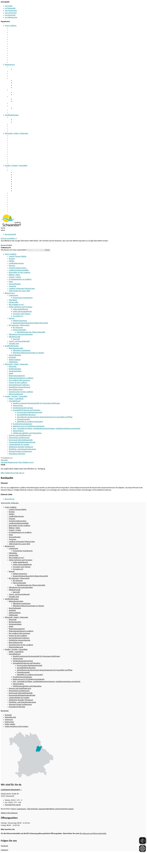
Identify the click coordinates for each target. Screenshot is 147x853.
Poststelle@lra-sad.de (13, 805)
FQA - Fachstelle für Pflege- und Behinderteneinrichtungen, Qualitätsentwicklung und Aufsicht (46, 186)
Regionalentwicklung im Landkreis (21, 147)
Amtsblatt (12, 127)
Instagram (4, 850)
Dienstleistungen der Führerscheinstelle (31, 332)
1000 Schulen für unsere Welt (19, 62)
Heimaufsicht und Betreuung (19, 195)
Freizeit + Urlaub (15, 49)
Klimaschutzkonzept (16, 163)
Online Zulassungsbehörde (22, 83)
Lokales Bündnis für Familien (19, 202)
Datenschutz (9, 722)
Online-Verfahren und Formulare (20, 78)
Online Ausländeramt (20, 81)
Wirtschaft (12, 136)
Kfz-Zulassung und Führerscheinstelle (93, 834)
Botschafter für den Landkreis (19, 44)
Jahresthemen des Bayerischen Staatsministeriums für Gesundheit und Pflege (44, 417)
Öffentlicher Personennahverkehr (21, 104)
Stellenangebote (15, 129)
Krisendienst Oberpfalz (17, 211)
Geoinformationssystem (17, 39)
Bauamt (11, 90)
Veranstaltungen (15, 55)
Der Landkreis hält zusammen (19, 150)
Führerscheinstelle (19, 101)
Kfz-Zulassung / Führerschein (19, 97)
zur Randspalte (10, 8)
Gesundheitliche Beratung (26, 415)
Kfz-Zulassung (18, 99)
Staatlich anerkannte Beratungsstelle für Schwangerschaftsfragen (36, 172)
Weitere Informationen (9, 813)
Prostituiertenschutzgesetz (22, 182)
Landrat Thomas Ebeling (17, 28)
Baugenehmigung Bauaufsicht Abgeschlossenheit (30, 94)
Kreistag (12, 30)
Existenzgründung (15, 140)
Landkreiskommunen (16, 35)
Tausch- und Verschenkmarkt (19, 111)
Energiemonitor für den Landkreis (21, 161)
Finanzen (12, 37)
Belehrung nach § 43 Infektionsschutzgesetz (28, 184)
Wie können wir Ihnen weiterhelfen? (14, 250)
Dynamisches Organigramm (23, 69)
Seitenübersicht (10, 717)
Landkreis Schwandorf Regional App (22, 60)
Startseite (4, 462)
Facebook (4, 846)
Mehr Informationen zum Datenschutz (14, 243)
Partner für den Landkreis (18, 152)
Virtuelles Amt (14, 113)
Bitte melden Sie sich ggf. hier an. (13, 473)
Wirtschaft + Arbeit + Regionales (16, 133)
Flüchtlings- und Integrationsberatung (22, 207)
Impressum (9, 720)
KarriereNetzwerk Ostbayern (19, 154)
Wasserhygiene (18, 189)
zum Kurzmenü (10, 15)
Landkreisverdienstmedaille (19, 42)
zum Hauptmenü (11, 11)
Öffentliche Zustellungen (21, 120)
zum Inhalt (8, 6)
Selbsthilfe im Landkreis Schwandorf (30, 422)
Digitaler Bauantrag (20, 92)
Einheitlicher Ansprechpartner (19, 156)
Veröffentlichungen (12, 115)
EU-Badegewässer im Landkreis (20, 51)
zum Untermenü (10, 13)
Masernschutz (18, 175)
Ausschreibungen (15, 124)
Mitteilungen (13, 131)
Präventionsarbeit (23, 419)
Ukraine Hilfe (13, 74)
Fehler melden (10, 724)
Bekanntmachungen (16, 117)
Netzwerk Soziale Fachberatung (20, 209)
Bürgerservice (10, 65)
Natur (11, 53)
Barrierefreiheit (10, 234)
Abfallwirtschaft (14, 106)
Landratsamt (13, 67)
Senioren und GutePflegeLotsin (20, 193)
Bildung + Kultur (14, 46)
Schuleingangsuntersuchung (23, 177)
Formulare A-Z (18, 88)
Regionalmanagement (17, 145)
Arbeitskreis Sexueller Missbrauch (21, 205)
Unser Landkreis (10, 26)
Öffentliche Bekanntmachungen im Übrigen (28, 122)
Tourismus (12, 58)
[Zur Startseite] (11, 226)
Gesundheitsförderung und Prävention (26, 179)
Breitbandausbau (15, 138)
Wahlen (11, 33)
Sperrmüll (16, 108)
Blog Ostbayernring (16, 159)
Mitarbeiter (13, 72)
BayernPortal (9, 499)
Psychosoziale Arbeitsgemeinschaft (29, 412)
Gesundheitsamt (15, 170)
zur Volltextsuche (11, 17)
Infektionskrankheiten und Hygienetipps (27, 191)
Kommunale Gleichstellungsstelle (21, 198)
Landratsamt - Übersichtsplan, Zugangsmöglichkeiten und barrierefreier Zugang (44, 809)
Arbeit (11, 143)
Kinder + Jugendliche (16, 168)
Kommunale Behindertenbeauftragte (22, 200)
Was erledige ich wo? (16, 76)
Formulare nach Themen (21, 85)
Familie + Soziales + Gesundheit (16, 166)
